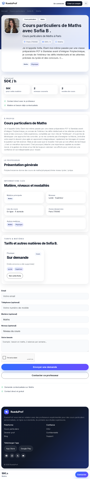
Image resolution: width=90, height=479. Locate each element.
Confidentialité (52, 432)
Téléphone (10, 302)
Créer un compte (74, 3)
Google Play (26, 449)
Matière (9, 314)
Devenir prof (9, 432)
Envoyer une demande (45, 367)
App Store (10, 449)
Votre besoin (7, 337)
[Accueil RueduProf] (10, 3)
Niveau (8, 326)
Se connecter (59, 3)
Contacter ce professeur (45, 375)
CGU (48, 429)
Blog (6, 436)
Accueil (4, 11)
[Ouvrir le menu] (86, 3)
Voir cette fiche (15, 276)
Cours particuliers (17, 11)
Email (3, 291)
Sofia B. (30, 11)
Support (49, 436)
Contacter (81, 475)
